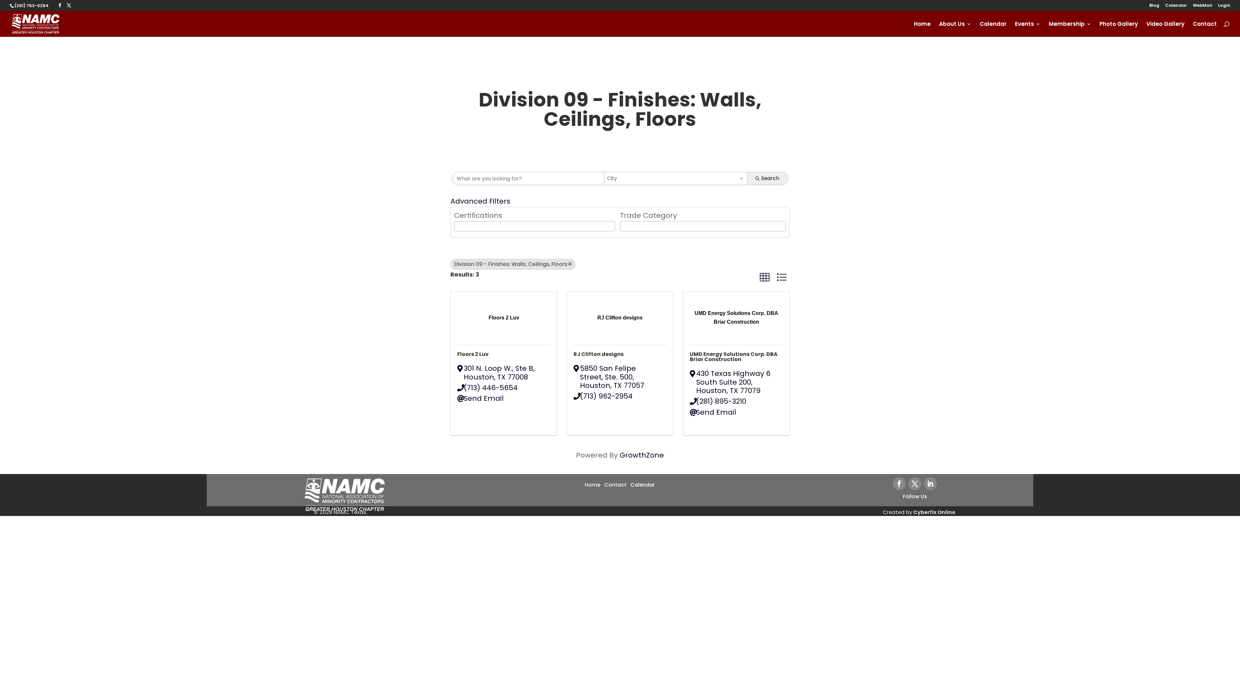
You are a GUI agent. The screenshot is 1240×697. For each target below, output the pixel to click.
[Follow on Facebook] (899, 483)
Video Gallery (1165, 25)
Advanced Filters (480, 201)
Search (770, 178)
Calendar (1176, 5)
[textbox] (458, 225)
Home (922, 25)
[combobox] (676, 178)
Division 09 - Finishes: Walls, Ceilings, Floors (510, 264)
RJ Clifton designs (599, 354)
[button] (764, 277)
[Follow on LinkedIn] (930, 483)
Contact (1205, 25)
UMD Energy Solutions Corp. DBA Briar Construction (734, 356)
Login (1224, 5)
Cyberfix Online (934, 512)
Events (1024, 25)
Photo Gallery (1119, 25)
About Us (952, 25)
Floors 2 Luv (473, 354)
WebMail (1202, 5)
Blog (1154, 5)
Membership (1067, 25)
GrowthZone (642, 455)
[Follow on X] (914, 483)
